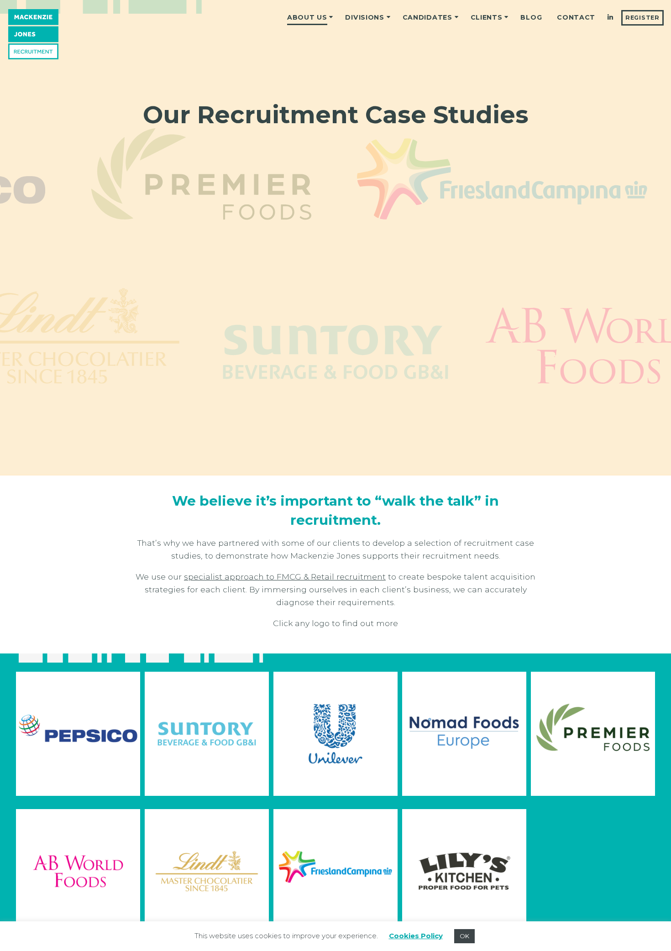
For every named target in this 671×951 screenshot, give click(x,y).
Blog (531, 17)
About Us (307, 17)
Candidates (427, 17)
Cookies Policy (416, 935)
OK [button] (464, 936)
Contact (576, 17)
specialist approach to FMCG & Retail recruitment (285, 576)
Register (642, 17)
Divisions (364, 17)
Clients (487, 17)
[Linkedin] (610, 18)
